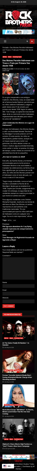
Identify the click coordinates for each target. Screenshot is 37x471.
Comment (6, 256)
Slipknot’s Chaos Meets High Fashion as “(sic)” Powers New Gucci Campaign (18, 430)
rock (14, 220)
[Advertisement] (18, 32)
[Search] (27, 41)
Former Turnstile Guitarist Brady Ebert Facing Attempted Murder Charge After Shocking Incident (18, 361)
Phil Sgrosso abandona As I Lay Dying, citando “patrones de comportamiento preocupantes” (17, 227)
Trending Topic (17, 57)
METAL (5, 57)
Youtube (32, 41)
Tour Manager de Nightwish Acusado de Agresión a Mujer (18, 237)
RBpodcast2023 (8, 69)
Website (5, 298)
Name (4, 282)
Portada (5, 47)
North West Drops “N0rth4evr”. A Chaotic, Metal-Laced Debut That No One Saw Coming (18, 395)
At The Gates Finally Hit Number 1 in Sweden (18, 329)
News (9, 57)
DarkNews (26, 466)
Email (4, 290)
